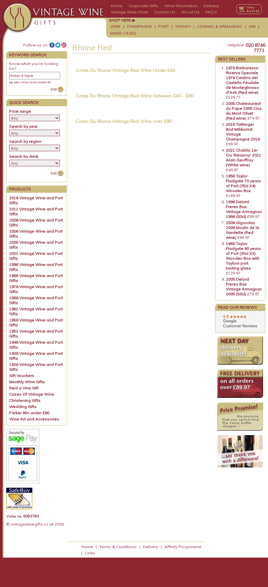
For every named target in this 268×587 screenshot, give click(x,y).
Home (117, 5)
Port (163, 26)
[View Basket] (249, 9)
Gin (252, 26)
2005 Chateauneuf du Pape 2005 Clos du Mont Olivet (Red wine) (244, 111)
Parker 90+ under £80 (29, 412)
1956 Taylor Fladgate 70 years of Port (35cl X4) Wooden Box (243, 183)
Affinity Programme (182, 546)
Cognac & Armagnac (220, 26)
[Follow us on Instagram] (63, 45)
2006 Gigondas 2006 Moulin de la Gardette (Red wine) (242, 230)
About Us (190, 11)
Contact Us (164, 11)
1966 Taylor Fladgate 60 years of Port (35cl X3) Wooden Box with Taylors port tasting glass (243, 255)
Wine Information (180, 5)
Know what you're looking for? (33, 66)
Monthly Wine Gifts (27, 381)
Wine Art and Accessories (34, 418)
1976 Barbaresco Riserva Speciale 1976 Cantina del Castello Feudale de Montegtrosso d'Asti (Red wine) (242, 80)
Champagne (139, 26)
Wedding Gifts (23, 406)
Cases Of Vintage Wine (31, 394)
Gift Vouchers (21, 375)
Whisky (183, 26)
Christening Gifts (25, 400)
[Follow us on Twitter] (57, 45)
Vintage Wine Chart (129, 11)
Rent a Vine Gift (24, 387)
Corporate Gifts (143, 5)
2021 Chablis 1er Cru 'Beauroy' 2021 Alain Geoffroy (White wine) (243, 157)
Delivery (211, 5)
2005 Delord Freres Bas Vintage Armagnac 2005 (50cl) (244, 286)
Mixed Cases (123, 33)
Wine (115, 26)
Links (90, 552)
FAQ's (211, 11)
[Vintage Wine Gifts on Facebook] (52, 45)
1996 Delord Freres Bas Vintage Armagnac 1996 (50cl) (244, 209)
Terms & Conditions (118, 546)
